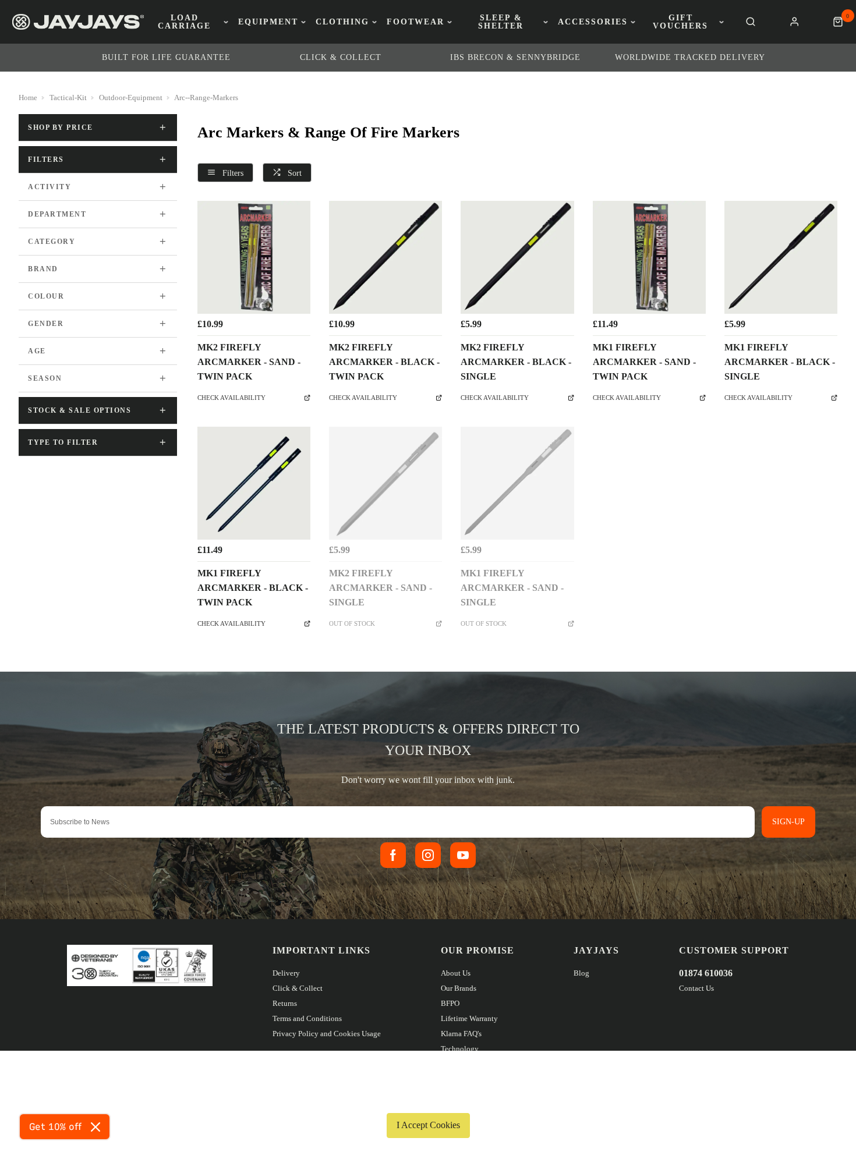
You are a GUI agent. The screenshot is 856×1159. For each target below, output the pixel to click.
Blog (581, 973)
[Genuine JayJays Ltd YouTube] (463, 855)
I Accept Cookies (428, 1125)
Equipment (268, 22)
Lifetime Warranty (469, 1018)
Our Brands (458, 988)
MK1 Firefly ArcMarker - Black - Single (779, 361)
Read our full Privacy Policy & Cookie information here (428, 1097)
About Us (456, 973)
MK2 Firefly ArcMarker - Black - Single (516, 361)
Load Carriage (184, 22)
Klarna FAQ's (461, 1033)
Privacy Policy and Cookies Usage (327, 1033)
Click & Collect (298, 988)
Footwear (415, 22)
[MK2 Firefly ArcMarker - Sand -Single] (385, 483)
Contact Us (696, 988)
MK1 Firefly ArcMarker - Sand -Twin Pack (644, 361)
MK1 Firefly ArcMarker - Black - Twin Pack (252, 587)
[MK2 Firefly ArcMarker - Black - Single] (517, 257)
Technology (460, 1048)
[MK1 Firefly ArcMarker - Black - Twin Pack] (253, 483)
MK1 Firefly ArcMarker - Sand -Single (512, 587)
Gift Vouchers (680, 22)
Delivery (286, 973)
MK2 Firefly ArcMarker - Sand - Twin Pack (248, 361)
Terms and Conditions (307, 1018)
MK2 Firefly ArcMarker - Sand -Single (380, 587)
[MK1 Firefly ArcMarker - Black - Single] (780, 257)
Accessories (593, 22)
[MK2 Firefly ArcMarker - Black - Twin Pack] (385, 257)
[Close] (95, 1127)
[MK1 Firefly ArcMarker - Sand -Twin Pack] (649, 257)
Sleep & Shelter (500, 22)
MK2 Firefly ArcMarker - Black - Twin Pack (384, 361)
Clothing (342, 22)
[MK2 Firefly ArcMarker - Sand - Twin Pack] (253, 257)
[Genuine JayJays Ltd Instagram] (428, 855)
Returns (285, 1003)
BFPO (450, 1003)
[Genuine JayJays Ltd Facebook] (393, 855)
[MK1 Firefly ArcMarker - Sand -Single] (517, 483)
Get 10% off (55, 1126)
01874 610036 (706, 973)
